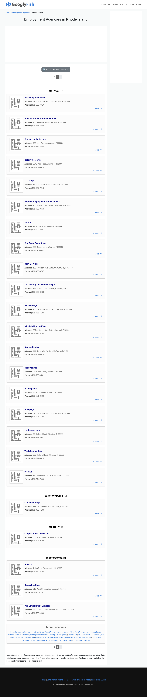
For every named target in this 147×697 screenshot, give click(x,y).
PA (34, 640)
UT (73, 640)
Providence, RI (42, 640)
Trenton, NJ (68, 638)
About (138, 4)
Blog (132, 4)
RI (49, 640)
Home (103, 4)
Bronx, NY (77, 638)
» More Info (97, 108)
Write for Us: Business (81, 680)
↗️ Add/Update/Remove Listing (56, 69)
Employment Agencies (117, 4)
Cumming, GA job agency (57, 635)
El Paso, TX (67, 640)
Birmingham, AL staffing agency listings (24, 632)
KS (79, 635)
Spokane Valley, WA (83, 640)
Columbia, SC (56, 640)
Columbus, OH (27, 640)
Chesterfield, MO (17, 638)
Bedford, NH (29, 638)
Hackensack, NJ (41, 638)
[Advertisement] (56, 44)
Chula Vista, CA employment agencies (54, 632)
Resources (95, 680)
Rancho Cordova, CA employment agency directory (27, 635)
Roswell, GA (72, 635)
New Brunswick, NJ (55, 638)
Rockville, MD (99, 635)
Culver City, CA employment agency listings (85, 632)
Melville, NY (86, 638)
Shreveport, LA (87, 635)
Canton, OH (96, 638)
